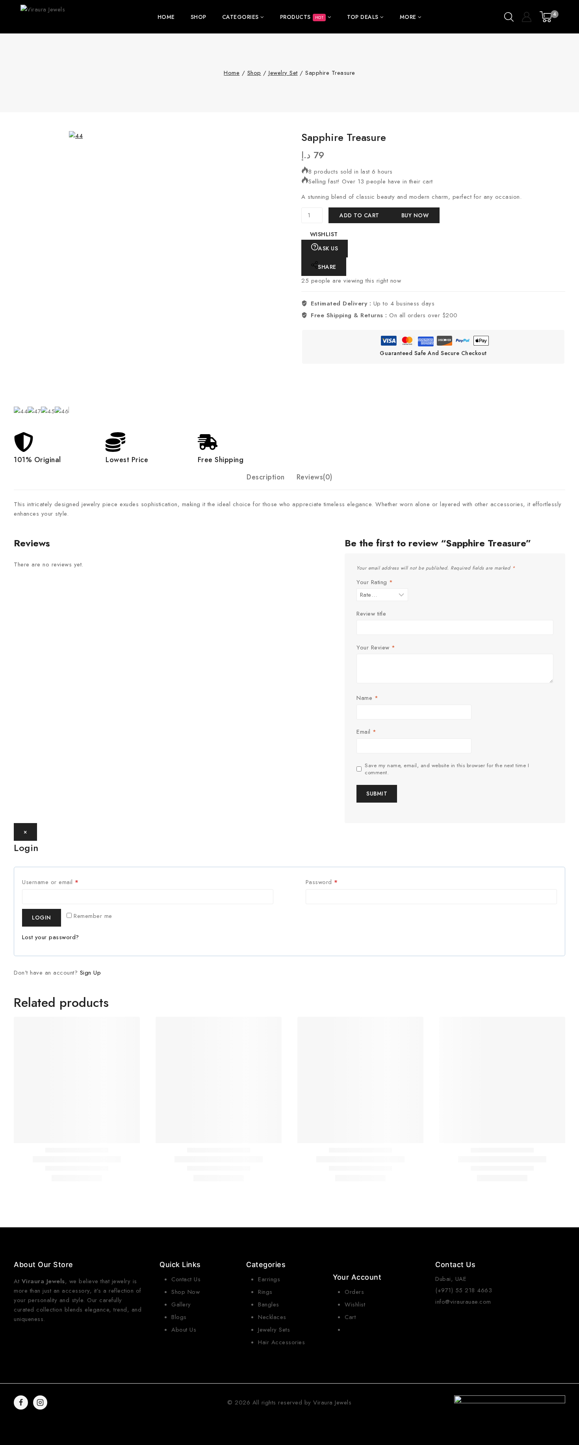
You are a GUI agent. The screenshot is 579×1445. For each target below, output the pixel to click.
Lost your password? (50, 937)
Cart (350, 1317)
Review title (371, 614)
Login (41, 917)
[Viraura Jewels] (43, 17)
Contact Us (185, 1279)
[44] (207, 269)
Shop (198, 17)
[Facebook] (21, 1402)
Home (166, 17)
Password (334, 880)
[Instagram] (40, 1402)
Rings (265, 1292)
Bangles (268, 1304)
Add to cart (359, 215)
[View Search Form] (509, 17)
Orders (354, 1292)
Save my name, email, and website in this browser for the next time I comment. (447, 769)
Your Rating (374, 583)
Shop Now (185, 1292)
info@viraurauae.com (463, 1301)
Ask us (328, 248)
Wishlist (355, 1304)
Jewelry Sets (274, 1329)
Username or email (62, 880)
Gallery (181, 1304)
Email (366, 732)
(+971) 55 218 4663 (463, 1290)
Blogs (179, 1317)
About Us (183, 1329)
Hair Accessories (281, 1342)
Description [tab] (266, 477)
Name (367, 698)
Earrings (269, 1279)
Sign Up (90, 972)
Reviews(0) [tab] (314, 477)
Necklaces (272, 1317)
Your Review (375, 648)
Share (327, 267)
